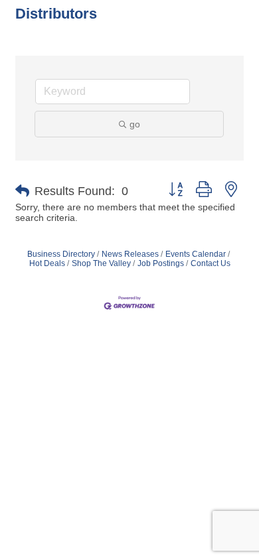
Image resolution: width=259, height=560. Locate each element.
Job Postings (160, 263)
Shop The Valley (101, 263)
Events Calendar (195, 254)
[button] (22, 191)
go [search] (135, 124)
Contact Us (210, 263)
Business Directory (61, 254)
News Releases (130, 254)
